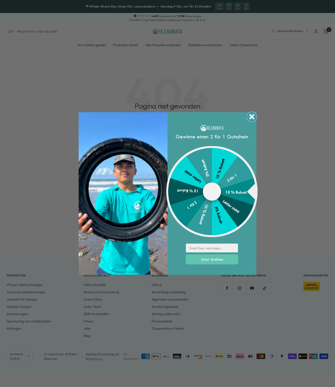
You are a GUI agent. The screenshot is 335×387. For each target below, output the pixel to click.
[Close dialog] (251, 116)
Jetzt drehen (212, 259)
